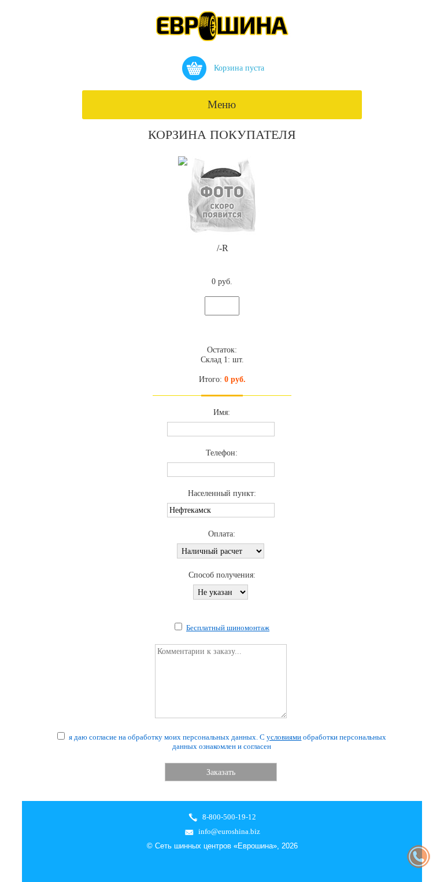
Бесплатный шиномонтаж (227, 627)
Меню (222, 104)
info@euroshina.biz (229, 831)
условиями (284, 737)
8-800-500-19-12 (229, 817)
